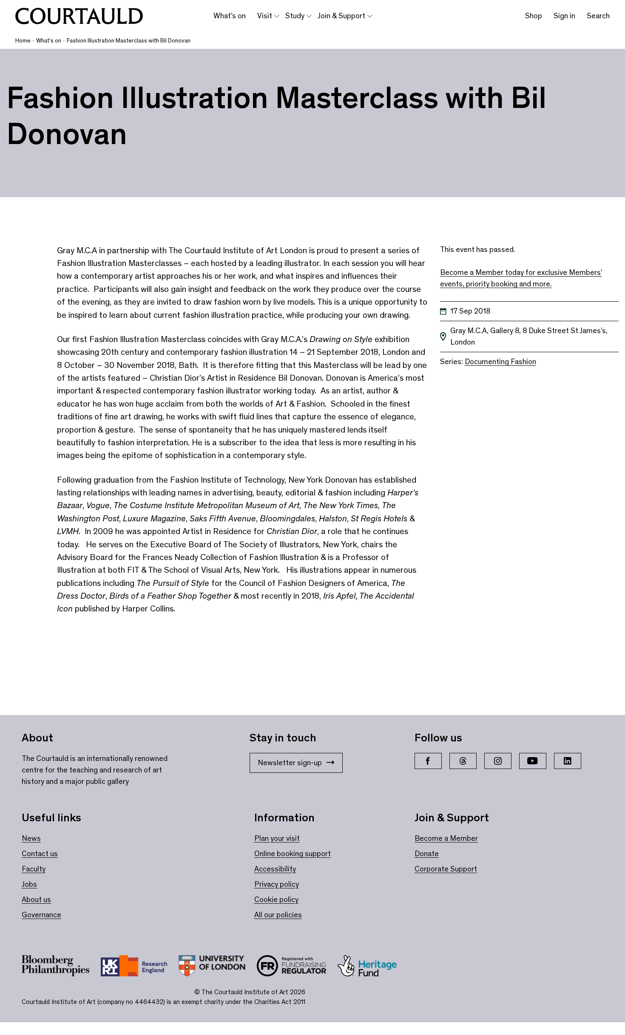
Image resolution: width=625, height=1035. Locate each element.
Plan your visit (277, 838)
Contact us (40, 853)
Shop (533, 15)
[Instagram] (497, 761)
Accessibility (275, 869)
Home (23, 40)
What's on (48, 40)
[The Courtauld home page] (79, 16)
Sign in (564, 15)
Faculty (33, 869)
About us (36, 899)
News (31, 838)
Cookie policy (276, 899)
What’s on (229, 15)
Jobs (29, 884)
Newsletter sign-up (290, 762)
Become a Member (446, 838)
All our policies (278, 914)
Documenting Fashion (500, 361)
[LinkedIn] (567, 761)
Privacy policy (276, 884)
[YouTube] (532, 761)
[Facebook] (428, 761)
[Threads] (463, 761)
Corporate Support (446, 869)
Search (598, 15)
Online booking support (292, 853)
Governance (41, 914)
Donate (427, 853)
